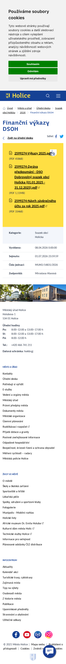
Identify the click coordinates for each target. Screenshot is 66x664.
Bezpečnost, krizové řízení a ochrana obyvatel (29, 448)
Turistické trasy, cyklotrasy (17, 577)
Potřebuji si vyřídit (13, 384)
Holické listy (9, 518)
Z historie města (12, 598)
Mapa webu (38, 644)
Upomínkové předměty (16, 609)
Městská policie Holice (15, 458)
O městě (7, 481)
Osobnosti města (12, 593)
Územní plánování (13, 421)
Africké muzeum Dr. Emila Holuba (22, 523)
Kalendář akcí (10, 572)
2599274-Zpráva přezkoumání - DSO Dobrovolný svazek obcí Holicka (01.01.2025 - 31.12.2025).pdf (31, 177)
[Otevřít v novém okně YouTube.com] (27, 634)
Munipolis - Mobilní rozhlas (18, 512)
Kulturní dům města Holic (17, 528)
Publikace (8, 604)
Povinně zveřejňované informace (21, 437)
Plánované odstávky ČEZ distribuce (22, 544)
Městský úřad (10, 400)
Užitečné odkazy (12, 620)
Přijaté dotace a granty (16, 432)
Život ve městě (10, 474)
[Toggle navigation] (58, 96)
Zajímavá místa (11, 583)
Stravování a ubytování (16, 614)
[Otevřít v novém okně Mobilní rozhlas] (38, 634)
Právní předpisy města (15, 405)
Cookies (25, 648)
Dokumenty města (13, 411)
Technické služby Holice (16, 534)
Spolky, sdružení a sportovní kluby (22, 502)
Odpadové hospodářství (16, 442)
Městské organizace (14, 416)
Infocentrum (10, 560)
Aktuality (8, 567)
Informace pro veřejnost (16, 539)
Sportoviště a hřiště (14, 491)
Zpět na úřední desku (20, 138)
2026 (23, 112)
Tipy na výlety (10, 588)
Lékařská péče (11, 497)
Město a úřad (25, 108)
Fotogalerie (9, 507)
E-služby (7, 389)
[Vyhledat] (48, 96)
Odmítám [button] (33, 71)
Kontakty (7, 373)
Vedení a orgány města (16, 395)
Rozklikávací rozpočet (15, 427)
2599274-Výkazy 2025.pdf (33, 153)
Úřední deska (43, 108)
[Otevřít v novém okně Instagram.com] (49, 634)
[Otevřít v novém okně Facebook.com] (16, 634)
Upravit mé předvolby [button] (33, 78)
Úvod (10, 108)
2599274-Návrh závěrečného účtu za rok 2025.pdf (35, 203)
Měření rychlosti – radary (17, 453)
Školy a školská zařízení (16, 486)
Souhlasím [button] (33, 64)
